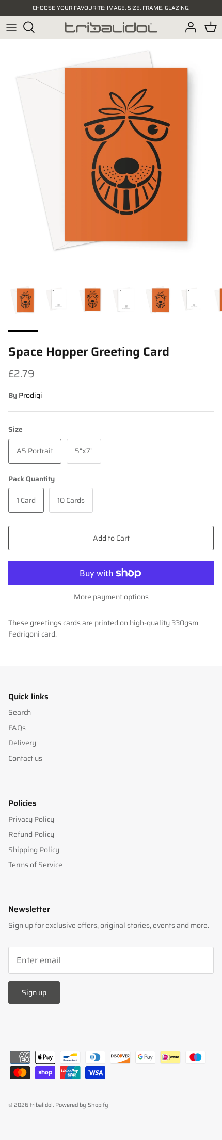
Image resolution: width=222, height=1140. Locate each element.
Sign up (34, 992)
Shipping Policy (33, 849)
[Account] (188, 27)
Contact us (25, 758)
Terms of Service (35, 864)
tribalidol (41, 1105)
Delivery (22, 742)
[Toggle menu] (11, 27)
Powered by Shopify (81, 1105)
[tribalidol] (111, 27)
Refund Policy (31, 834)
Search (19, 712)
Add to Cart (111, 538)
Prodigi (30, 395)
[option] (111, 150)
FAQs (17, 728)
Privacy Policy (31, 819)
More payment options (111, 597)
